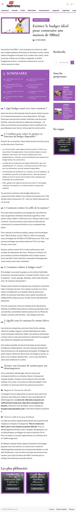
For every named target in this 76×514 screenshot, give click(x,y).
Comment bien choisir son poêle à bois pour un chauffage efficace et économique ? (37, 478)
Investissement (41, 20)
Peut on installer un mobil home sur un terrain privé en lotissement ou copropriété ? (68, 112)
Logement (66, 87)
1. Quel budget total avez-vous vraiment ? (14, 80)
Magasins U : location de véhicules (37, 92)
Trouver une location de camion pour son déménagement (35, 86)
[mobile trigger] (3, 4)
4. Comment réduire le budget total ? (14, 97)
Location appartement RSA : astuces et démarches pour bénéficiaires (68, 93)
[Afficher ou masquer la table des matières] (37, 74)
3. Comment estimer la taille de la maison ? (14, 92)
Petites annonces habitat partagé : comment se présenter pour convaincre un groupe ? (64, 141)
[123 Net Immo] (13, 4)
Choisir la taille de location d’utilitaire (38, 97)
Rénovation (13, 488)
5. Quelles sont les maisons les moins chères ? (37, 80)
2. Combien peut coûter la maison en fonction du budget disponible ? (14, 86)
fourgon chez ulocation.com (13, 409)
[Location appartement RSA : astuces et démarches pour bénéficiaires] (58, 93)
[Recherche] (67, 4)
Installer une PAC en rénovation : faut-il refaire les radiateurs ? (12, 479)
